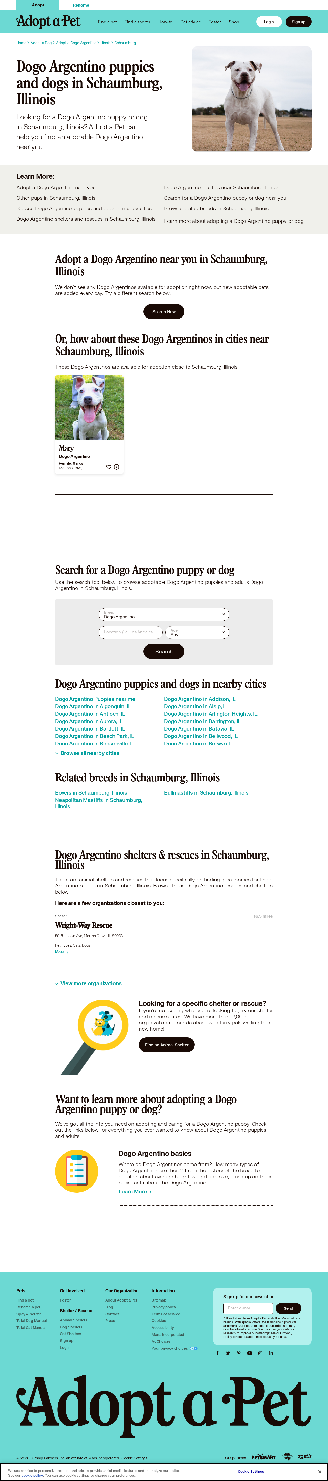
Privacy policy (164, 1307)
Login (269, 21)
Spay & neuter (28, 1314)
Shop (234, 21)
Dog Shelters (71, 1327)
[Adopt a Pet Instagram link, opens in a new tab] (261, 1353)
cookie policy (32, 1476)
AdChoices (161, 1341)
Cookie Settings (134, 1458)
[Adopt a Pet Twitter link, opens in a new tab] (229, 1353)
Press (110, 1320)
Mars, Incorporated (168, 1334)
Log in (65, 1347)
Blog (109, 1307)
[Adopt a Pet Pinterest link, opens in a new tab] (240, 1353)
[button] (109, 467)
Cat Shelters (70, 1333)
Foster (215, 21)
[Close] (319, 1471)
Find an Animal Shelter (167, 1044)
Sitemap (159, 1300)
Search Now (164, 311)
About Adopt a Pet (121, 1300)
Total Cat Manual (31, 1327)
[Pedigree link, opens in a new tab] (287, 1457)
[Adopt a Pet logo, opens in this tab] (164, 1412)
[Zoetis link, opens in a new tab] (305, 1456)
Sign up (298, 21)
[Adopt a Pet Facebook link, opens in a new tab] (218, 1353)
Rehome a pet (28, 1307)
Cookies (159, 1320)
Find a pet (25, 1300)
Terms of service (166, 1314)
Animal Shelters (73, 1320)
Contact (112, 1314)
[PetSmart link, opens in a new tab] (263, 1456)
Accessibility (163, 1327)
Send (288, 1308)
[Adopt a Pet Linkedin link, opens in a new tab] (271, 1353)
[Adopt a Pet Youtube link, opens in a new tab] (250, 1353)
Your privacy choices (170, 1348)
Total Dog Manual (31, 1320)
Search (163, 651)
